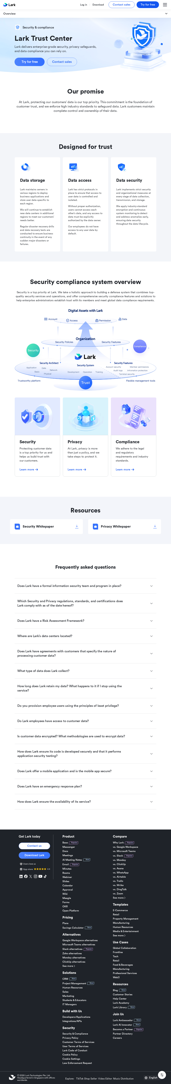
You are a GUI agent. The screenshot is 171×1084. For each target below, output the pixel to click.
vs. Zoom (118, 893)
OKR (65, 906)
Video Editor (105, 1078)
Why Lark (118, 842)
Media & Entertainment (126, 931)
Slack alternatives (72, 949)
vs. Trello (118, 881)
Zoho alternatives (72, 953)
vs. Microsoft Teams (124, 851)
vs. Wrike (118, 885)
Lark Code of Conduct (74, 1050)
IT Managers (69, 1004)
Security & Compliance (75, 1033)
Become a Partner (123, 1029)
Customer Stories (122, 994)
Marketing (68, 996)
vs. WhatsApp (121, 872)
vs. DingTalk (120, 889)
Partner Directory (123, 1033)
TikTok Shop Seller (86, 1078)
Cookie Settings (71, 1059)
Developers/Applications (76, 1017)
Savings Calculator (73, 927)
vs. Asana (118, 868)
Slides (65, 881)
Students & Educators (74, 1000)
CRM (65, 979)
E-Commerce (120, 910)
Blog (115, 990)
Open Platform (70, 910)
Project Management (74, 983)
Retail (116, 914)
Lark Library (120, 1007)
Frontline (118, 952)
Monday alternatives (74, 957)
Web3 (116, 977)
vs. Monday (119, 860)
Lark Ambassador (123, 1020)
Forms (65, 902)
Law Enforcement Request (77, 1063)
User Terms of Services (75, 1046)
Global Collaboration (124, 948)
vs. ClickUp (119, 864)
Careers (117, 1038)
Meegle (66, 898)
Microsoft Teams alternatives (78, 944)
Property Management (125, 918)
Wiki (65, 894)
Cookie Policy (70, 1054)
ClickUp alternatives (73, 961)
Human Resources (72, 987)
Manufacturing (121, 923)
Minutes (66, 868)
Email (65, 864)
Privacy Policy (70, 1038)
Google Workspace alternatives (80, 940)
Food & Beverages (123, 964)
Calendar (67, 885)
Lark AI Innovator (122, 1024)
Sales (65, 991)
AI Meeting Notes (72, 860)
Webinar (67, 877)
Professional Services (125, 973)
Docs (65, 851)
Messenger (68, 847)
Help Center (120, 998)
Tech (115, 956)
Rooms (66, 873)
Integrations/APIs (72, 1021)
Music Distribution (123, 1078)
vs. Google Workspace (125, 847)
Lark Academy (121, 1003)
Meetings (67, 855)
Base (65, 842)
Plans (65, 923)
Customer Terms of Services (78, 1042)
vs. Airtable (119, 876)
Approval (67, 889)
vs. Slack (118, 855)
